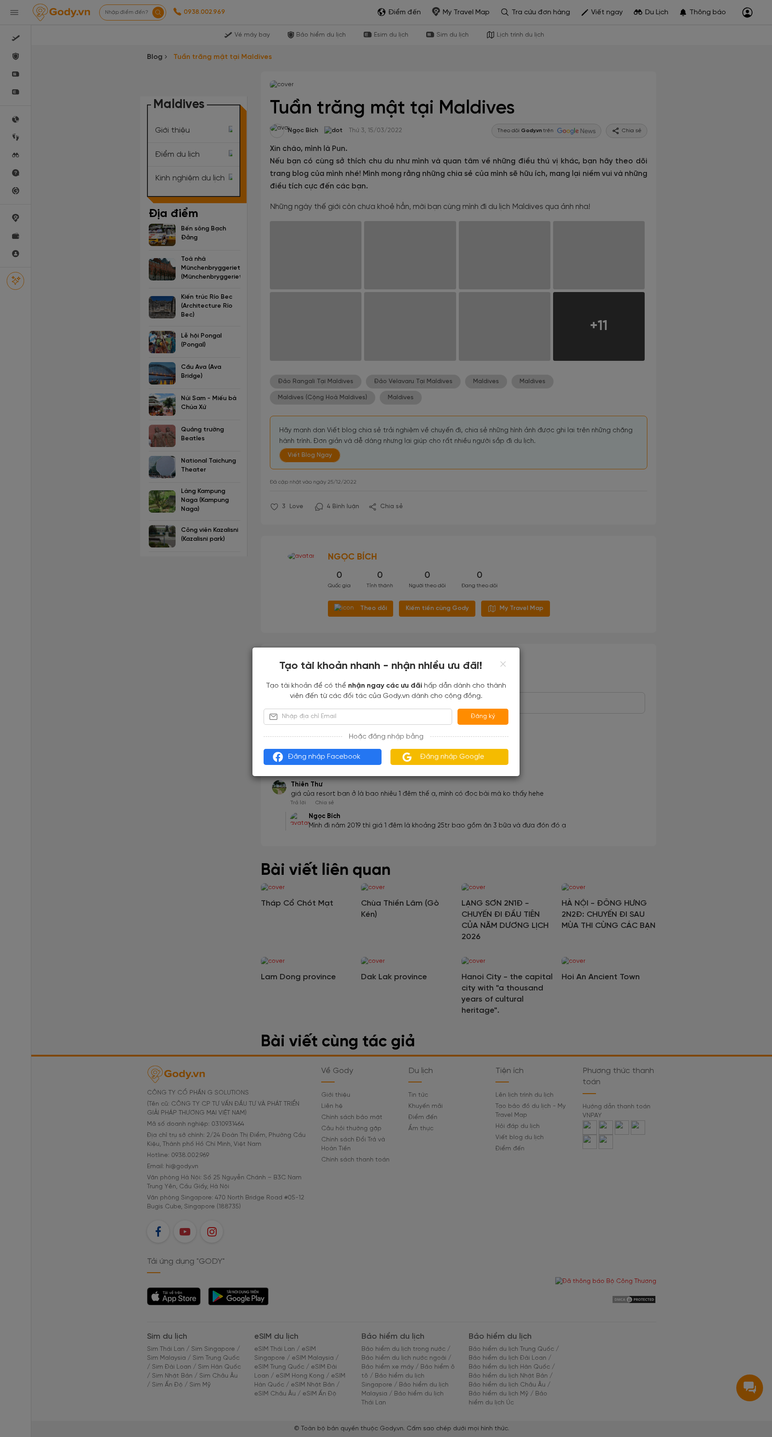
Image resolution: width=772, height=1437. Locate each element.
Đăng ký (483, 716)
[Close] (503, 664)
